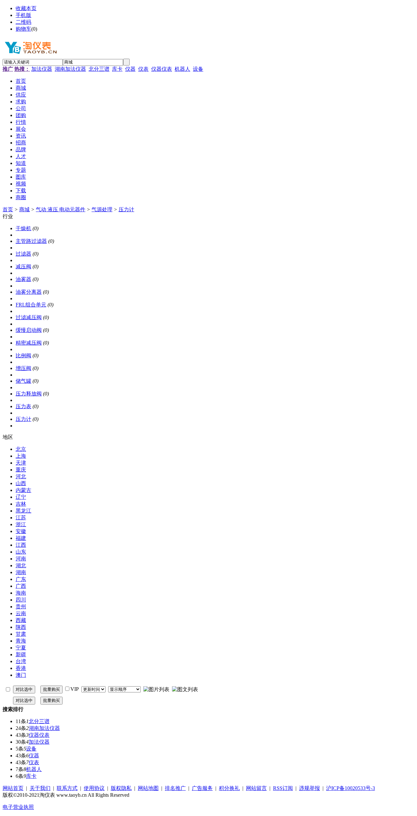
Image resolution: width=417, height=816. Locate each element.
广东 (21, 579)
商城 (24, 209)
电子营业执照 (18, 807)
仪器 (130, 69)
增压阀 (23, 368)
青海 (21, 641)
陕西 (21, 627)
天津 (21, 463)
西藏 (21, 620)
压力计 (126, 209)
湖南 (21, 572)
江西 (21, 545)
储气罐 (23, 381)
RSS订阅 (283, 788)
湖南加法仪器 (70, 69)
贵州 (21, 606)
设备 (198, 69)
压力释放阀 (29, 393)
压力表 (23, 406)
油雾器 (23, 279)
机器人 (182, 69)
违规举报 (309, 788)
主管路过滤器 (31, 241)
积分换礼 (229, 788)
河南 (21, 558)
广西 (21, 586)
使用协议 (94, 788)
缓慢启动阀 (29, 330)
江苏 (21, 517)
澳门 (21, 675)
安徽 (21, 531)
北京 (21, 449)
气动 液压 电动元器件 (60, 209)
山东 (21, 552)
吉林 (21, 504)
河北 (21, 476)
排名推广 (175, 788)
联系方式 (67, 788)
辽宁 (21, 497)
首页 (8, 209)
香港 (21, 668)
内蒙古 (23, 490)
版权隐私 (121, 788)
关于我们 (40, 788)
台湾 (21, 661)
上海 (21, 456)
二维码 (23, 22)
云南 (21, 613)
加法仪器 (41, 69)
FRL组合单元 (31, 304)
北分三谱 (99, 69)
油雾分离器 (29, 292)
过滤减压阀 (29, 317)
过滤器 (23, 254)
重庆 (21, 469)
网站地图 (148, 788)
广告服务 (202, 788)
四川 (21, 599)
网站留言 (256, 788)
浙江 (21, 524)
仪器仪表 (161, 69)
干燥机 (23, 228)
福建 (21, 538)
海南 (21, 593)
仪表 (143, 69)
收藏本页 (26, 8)
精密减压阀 (29, 343)
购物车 (23, 29)
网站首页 (13, 788)
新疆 (21, 654)
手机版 (23, 15)
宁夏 (21, 647)
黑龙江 (23, 510)
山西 (21, 483)
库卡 (117, 69)
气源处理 (102, 209)
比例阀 (23, 355)
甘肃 (21, 634)
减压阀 (23, 266)
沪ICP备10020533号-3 (350, 788)
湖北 (21, 565)
